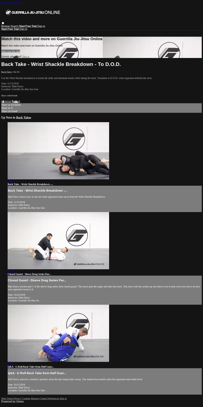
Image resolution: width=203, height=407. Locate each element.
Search (14, 26)
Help (4, 398)
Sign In (23, 29)
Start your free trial (10, 51)
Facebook (6, 101)
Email (17, 101)
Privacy (18, 398)
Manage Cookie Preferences (45, 398)
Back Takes (6, 72)
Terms (10, 398)
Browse (5, 26)
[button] (3, 23)
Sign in (41, 26)
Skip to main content (11, 2)
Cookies (26, 398)
